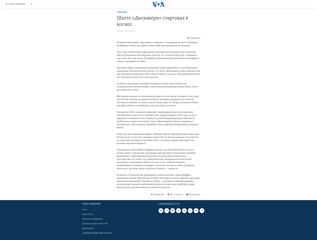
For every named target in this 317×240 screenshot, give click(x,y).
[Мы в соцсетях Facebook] (160, 210)
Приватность (88, 229)
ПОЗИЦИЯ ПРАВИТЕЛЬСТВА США (97, 233)
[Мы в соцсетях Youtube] (172, 210)
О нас (84, 210)
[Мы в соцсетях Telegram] (202, 210)
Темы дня (122, 12)
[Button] (193, 38)
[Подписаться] (196, 210)
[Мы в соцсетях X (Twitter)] (166, 210)
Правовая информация (92, 219)
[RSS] (184, 210)
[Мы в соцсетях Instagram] (178, 210)
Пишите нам (87, 214)
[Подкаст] (190, 210)
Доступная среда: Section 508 (95, 224)
